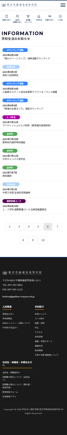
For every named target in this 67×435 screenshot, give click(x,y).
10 (43, 240)
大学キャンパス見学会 (13, 159)
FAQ (36, 327)
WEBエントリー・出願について (16, 323)
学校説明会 (7, 318)
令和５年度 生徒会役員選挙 (16, 192)
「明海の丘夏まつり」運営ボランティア (22, 108)
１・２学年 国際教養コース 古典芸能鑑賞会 (24, 209)
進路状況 (39, 345)
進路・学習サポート (43, 341)
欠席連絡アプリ (9, 396)
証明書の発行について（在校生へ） (16, 378)
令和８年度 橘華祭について (47, 354)
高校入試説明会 (10, 75)
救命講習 (7, 175)
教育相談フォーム (10, 391)
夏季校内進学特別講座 (13, 142)
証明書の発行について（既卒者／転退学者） (17, 386)
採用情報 (39, 350)
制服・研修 (40, 323)
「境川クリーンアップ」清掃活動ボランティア (26, 58)
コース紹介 (39, 318)
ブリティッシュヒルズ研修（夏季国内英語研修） (27, 125)
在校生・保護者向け (11, 372)
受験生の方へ (8, 313)
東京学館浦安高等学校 (19, 5)
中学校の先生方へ (10, 327)
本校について (41, 313)
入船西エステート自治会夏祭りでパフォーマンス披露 (29, 91)
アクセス (38, 332)
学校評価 (39, 336)
